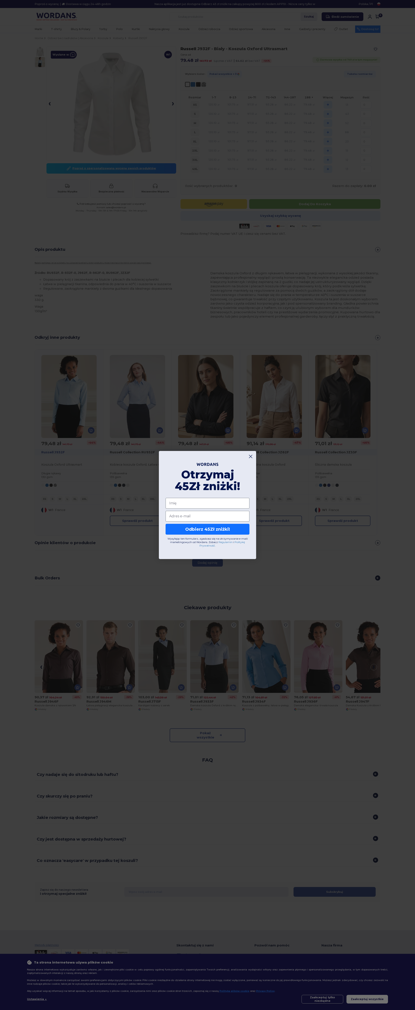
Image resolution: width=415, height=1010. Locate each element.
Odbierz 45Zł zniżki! (207, 529)
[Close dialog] (250, 456)
